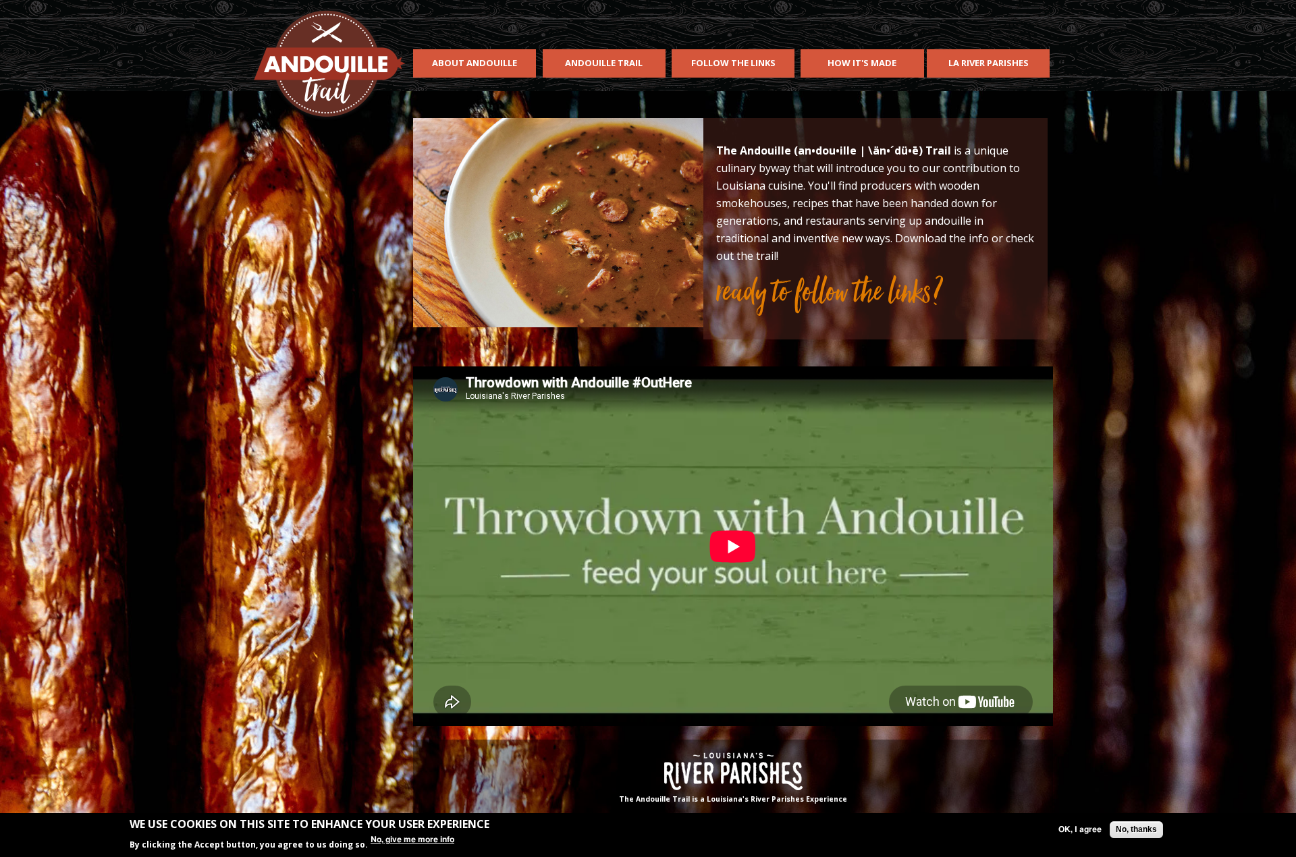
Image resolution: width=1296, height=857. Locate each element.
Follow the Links (733, 63)
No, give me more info (412, 839)
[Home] (328, 62)
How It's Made (862, 63)
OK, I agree (1080, 829)
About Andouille (474, 63)
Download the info (942, 238)
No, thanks (1136, 829)
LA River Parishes (988, 63)
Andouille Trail (604, 63)
